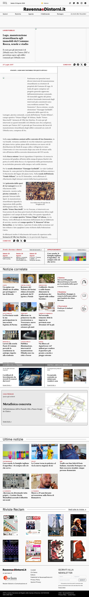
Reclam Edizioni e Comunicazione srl (15, 583)
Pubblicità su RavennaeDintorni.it (41, 577)
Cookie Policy (71, 594)
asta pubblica (7, 313)
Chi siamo (34, 572)
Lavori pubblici (25, 341)
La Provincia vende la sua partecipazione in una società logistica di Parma (10, 320)
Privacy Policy (35, 580)
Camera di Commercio (45, 313)
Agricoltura (43, 285)
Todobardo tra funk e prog (7, 258)
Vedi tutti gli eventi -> (36, 249)
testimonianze (7, 461)
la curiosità (7, 491)
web (61, 461)
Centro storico (26, 285)
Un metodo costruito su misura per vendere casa (52, 378)
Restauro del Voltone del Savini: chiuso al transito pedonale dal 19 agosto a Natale (28, 292)
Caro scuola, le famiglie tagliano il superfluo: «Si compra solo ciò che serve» (54, 258)
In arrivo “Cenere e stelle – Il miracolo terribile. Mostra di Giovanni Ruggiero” (35, 259)
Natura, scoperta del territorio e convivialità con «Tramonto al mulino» (21, 259)
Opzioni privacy (36, 582)
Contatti (33, 570)
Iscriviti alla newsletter (78, 14)
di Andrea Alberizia (63, 286)
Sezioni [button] (5, 14)
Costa (5, 285)
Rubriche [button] (18, 14)
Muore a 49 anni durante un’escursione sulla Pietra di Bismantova (42, 495)
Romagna (60, 14)
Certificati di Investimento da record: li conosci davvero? (10, 378)
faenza (41, 341)
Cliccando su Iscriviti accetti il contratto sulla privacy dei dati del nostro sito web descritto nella (70, 585)
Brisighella (6, 341)
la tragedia (35, 491)
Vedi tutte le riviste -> (77, 509)
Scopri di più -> (82, 249)
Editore (33, 575)
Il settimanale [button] (45, 14)
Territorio (24, 313)
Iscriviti (82, 580)
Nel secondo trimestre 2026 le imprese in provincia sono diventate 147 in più (46, 320)
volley (33, 461)
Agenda (31, 14)
